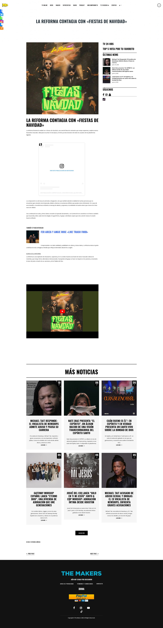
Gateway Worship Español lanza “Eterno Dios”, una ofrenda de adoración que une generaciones (44, 499)
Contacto (99, 584)
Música (38, 542)
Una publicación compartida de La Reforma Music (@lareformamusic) (63, 192)
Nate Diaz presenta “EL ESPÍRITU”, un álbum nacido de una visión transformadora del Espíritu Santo (81, 427)
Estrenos (33, 542)
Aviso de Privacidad (67, 584)
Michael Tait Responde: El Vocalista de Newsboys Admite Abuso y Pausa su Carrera (44, 425)
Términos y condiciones (85, 584)
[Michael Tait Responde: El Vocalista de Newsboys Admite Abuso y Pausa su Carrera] (43, 398)
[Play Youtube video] (62, 311)
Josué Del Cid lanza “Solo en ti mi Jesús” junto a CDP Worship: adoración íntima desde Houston (81, 497)
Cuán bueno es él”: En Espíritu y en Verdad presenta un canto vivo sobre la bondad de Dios (119, 425)
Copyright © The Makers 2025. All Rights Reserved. (81, 618)
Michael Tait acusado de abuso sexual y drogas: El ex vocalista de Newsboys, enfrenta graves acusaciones (119, 499)
